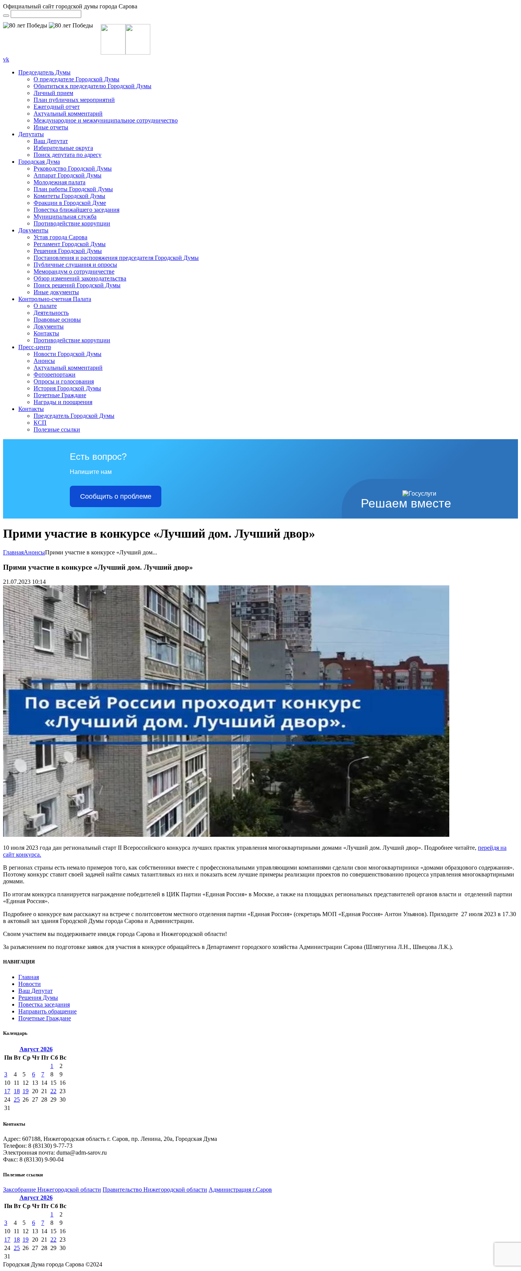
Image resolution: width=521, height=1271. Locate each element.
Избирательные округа (63, 148)
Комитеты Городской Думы (69, 196)
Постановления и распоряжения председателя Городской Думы (116, 258)
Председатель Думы (44, 72)
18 (17, 1091)
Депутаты (31, 134)
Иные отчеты (51, 127)
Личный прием (53, 93)
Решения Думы (38, 997)
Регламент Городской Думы (70, 244)
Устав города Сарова (60, 237)
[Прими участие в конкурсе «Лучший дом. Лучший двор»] (226, 834)
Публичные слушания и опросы (75, 264)
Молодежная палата (59, 182)
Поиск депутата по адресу (67, 154)
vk (6, 59)
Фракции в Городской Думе (70, 203)
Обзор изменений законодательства (80, 278)
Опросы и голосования (64, 381)
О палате (45, 306)
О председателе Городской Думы (76, 79)
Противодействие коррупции (72, 223)
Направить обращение (47, 1011)
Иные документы (56, 292)
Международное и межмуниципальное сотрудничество (106, 120)
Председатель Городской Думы (74, 415)
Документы (33, 230)
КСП (40, 422)
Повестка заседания (44, 1004)
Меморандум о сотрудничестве (74, 271)
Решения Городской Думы (68, 251)
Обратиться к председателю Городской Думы (92, 86)
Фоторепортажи (55, 374)
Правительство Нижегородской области (155, 1189)
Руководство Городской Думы (73, 168)
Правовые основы (57, 319)
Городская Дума (39, 161)
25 (17, 1099)
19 (26, 1091)
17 (7, 1091)
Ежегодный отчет (57, 106)
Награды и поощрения (63, 402)
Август (36, 1049)
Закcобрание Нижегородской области (52, 1189)
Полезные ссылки (57, 429)
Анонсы (44, 361)
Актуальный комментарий (68, 113)
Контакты (46, 333)
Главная (13, 552)
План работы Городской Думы (73, 189)
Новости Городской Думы (67, 354)
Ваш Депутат (51, 141)
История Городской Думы (67, 388)
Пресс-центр (34, 347)
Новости (29, 984)
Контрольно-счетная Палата (54, 299)
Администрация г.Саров (240, 1189)
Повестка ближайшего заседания (76, 209)
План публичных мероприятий (74, 100)
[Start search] (6, 15)
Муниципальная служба (65, 216)
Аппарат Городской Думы (67, 175)
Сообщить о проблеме (115, 496)
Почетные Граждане (60, 395)
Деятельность (51, 312)
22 (53, 1091)
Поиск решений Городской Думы (77, 285)
